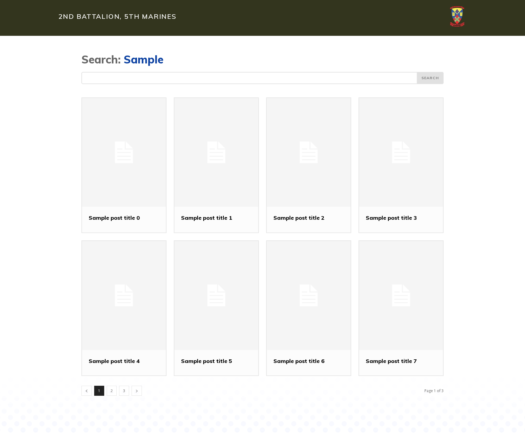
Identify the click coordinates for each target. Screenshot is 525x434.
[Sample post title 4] (124, 295)
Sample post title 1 (206, 217)
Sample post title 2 (298, 217)
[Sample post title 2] (309, 152)
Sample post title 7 (391, 361)
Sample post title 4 (114, 361)
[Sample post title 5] (216, 295)
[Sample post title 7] (401, 295)
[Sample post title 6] (309, 295)
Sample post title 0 (114, 217)
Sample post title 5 (206, 361)
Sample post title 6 (298, 361)
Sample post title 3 (391, 217)
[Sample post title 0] (124, 152)
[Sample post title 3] (401, 152)
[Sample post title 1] (216, 152)
